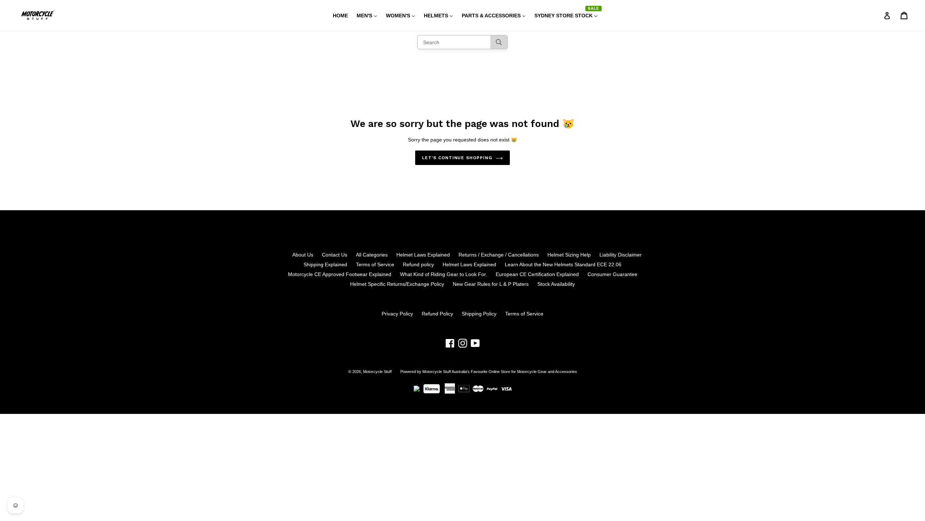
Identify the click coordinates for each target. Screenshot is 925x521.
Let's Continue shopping (457, 157)
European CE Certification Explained (537, 274)
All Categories (372, 255)
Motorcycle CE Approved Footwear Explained (339, 274)
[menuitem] (335, 15)
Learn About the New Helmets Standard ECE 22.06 (563, 264)
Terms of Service (375, 264)
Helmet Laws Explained (423, 255)
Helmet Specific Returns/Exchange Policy (397, 284)
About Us (302, 255)
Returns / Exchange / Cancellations (499, 255)
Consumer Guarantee (612, 274)
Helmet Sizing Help (569, 255)
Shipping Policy (479, 314)
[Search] (498, 42)
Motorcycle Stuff (377, 371)
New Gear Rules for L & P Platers (491, 284)
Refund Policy (437, 314)
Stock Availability (556, 284)
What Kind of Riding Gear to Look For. (443, 274)
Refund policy (418, 264)
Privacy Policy (397, 314)
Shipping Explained (325, 264)
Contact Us (334, 255)
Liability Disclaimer (620, 255)
